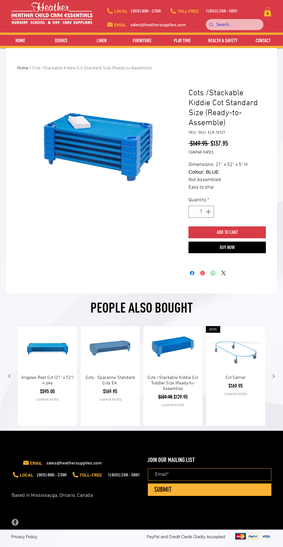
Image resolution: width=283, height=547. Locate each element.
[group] (141, 376)
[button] (151, 10)
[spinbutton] (201, 211)
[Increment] (209, 211)
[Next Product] (273, 376)
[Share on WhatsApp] (213, 273)
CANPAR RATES (201, 152)
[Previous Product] (9, 376)
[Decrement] (193, 211)
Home (22, 68)
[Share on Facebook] (192, 273)
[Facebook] (15, 522)
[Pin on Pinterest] (202, 273)
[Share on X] (223, 273)
